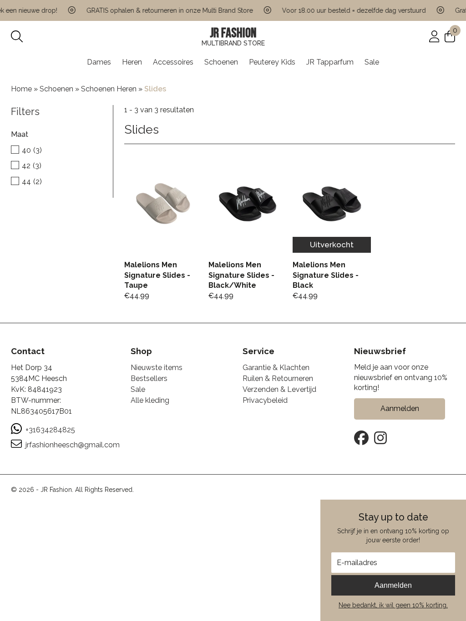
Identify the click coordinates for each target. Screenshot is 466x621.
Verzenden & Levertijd (279, 389)
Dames (99, 62)
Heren (132, 62)
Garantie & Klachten (276, 367)
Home (21, 89)
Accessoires (173, 62)
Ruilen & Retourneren (278, 378)
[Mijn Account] (434, 36)
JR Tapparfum (330, 62)
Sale (372, 62)
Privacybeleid (265, 400)
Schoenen (221, 62)
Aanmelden (393, 585)
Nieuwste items (156, 367)
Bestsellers (149, 378)
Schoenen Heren (109, 89)
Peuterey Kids (272, 62)
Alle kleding (150, 400)
